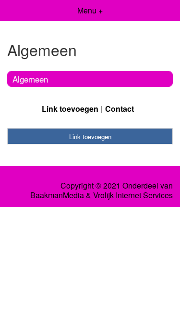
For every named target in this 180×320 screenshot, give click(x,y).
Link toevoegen (70, 108)
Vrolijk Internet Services (133, 195)
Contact (119, 108)
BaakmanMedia (57, 195)
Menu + (90, 10)
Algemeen (30, 79)
